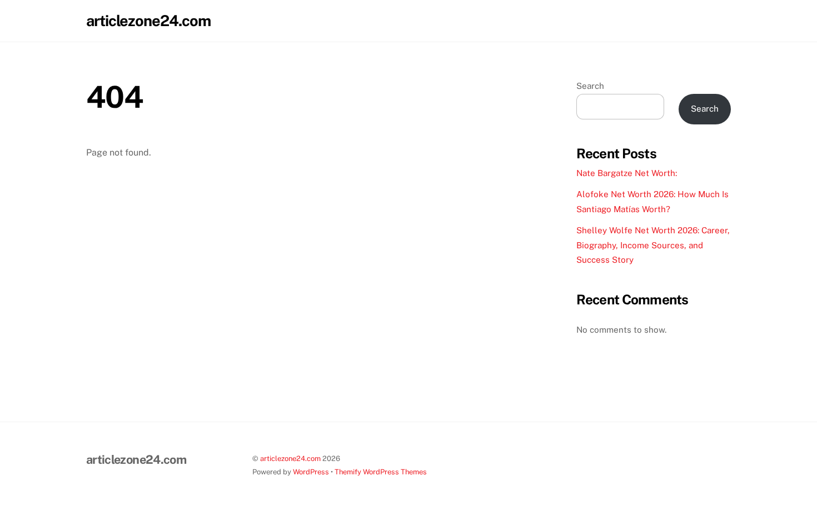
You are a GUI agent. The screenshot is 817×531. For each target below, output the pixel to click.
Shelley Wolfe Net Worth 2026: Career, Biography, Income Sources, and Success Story (653, 245)
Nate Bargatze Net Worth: (626, 173)
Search (590, 86)
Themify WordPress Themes (381, 472)
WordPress (311, 472)
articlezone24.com (290, 458)
